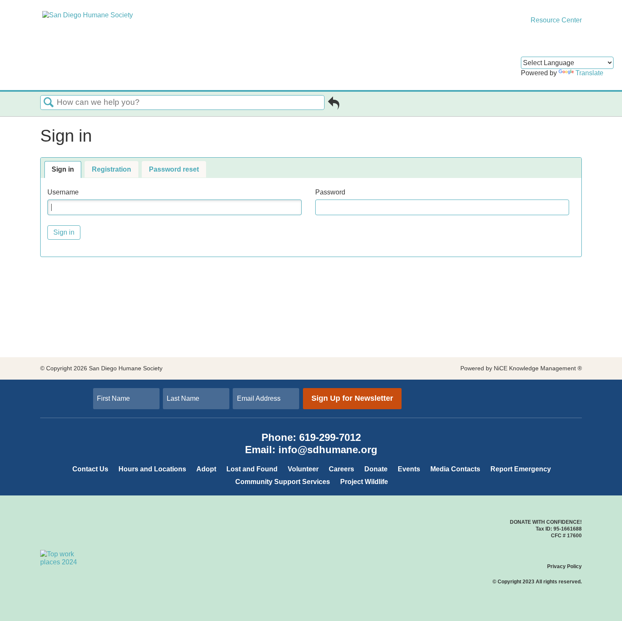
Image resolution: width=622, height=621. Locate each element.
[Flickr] (529, 400)
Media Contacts (455, 469)
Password (330, 192)
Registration (111, 169)
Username (63, 192)
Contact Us (90, 469)
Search (48, 103)
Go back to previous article (333, 104)
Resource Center (555, 20)
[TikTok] (518, 390)
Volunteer (303, 469)
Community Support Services (282, 481)
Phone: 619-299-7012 (311, 437)
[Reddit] (518, 400)
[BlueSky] (524, 400)
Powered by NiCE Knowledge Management (521, 368)
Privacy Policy (564, 566)
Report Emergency (520, 469)
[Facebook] (513, 390)
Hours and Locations (152, 469)
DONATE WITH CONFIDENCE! (546, 522)
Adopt (206, 469)
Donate (376, 469)
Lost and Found (252, 469)
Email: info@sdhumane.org (311, 449)
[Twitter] (508, 390)
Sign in (63, 169)
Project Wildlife (364, 481)
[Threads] (529, 390)
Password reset (174, 169)
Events (409, 469)
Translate (589, 73)
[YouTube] (513, 400)
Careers (341, 469)
